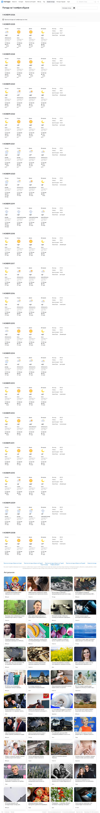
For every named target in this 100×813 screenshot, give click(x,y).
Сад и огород (44, 564)
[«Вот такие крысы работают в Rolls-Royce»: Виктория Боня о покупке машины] (38, 611)
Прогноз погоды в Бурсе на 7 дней (54, 563)
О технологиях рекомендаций (68, 812)
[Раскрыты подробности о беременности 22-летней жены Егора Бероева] (85, 775)
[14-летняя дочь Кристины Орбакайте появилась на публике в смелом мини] (15, 775)
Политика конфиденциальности (54, 812)
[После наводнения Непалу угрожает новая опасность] (38, 751)
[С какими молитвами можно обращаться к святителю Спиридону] (15, 587)
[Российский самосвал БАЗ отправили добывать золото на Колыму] (62, 728)
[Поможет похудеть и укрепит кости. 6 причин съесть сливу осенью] (62, 634)
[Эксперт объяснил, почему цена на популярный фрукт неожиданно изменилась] (38, 634)
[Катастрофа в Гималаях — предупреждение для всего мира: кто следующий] (62, 587)
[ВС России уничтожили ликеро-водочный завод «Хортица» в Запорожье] (85, 705)
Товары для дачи (54, 564)
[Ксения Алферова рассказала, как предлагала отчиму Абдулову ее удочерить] (62, 775)
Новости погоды (92, 563)
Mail (2, 812)
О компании (6, 812)
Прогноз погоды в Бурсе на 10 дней (75, 563)
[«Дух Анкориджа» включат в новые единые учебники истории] (15, 728)
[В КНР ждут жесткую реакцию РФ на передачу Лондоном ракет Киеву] (15, 658)
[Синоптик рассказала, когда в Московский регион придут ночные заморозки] (38, 728)
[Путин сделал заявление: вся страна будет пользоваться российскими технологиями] (85, 798)
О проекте (44, 812)
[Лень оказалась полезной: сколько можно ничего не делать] (62, 681)
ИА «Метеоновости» (94, 812)
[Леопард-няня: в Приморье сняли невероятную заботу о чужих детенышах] (15, 611)
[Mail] (2, 2)
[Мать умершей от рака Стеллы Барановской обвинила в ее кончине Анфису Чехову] (85, 658)
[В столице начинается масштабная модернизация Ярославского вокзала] (38, 681)
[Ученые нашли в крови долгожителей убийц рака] (85, 611)
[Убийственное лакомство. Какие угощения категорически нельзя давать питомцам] (38, 587)
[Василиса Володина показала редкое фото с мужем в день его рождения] (85, 728)
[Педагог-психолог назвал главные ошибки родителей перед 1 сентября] (15, 751)
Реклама (12, 812)
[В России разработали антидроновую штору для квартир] (15, 798)
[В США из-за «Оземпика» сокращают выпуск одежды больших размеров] (15, 681)
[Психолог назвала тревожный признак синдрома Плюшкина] (38, 658)
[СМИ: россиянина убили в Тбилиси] (62, 751)
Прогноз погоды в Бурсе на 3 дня (13, 563)
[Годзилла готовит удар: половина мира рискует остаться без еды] (85, 634)
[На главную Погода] (6, 2)
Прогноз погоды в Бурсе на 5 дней (33, 563)
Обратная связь (79, 812)
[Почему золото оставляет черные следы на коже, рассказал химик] (85, 751)
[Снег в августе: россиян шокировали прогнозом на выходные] (38, 775)
